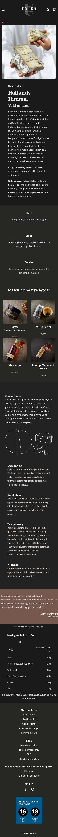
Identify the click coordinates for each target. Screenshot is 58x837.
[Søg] (47, 9)
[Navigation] (3, 9)
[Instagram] (32, 789)
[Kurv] (54, 9)
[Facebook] (25, 789)
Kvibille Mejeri (15, 85)
